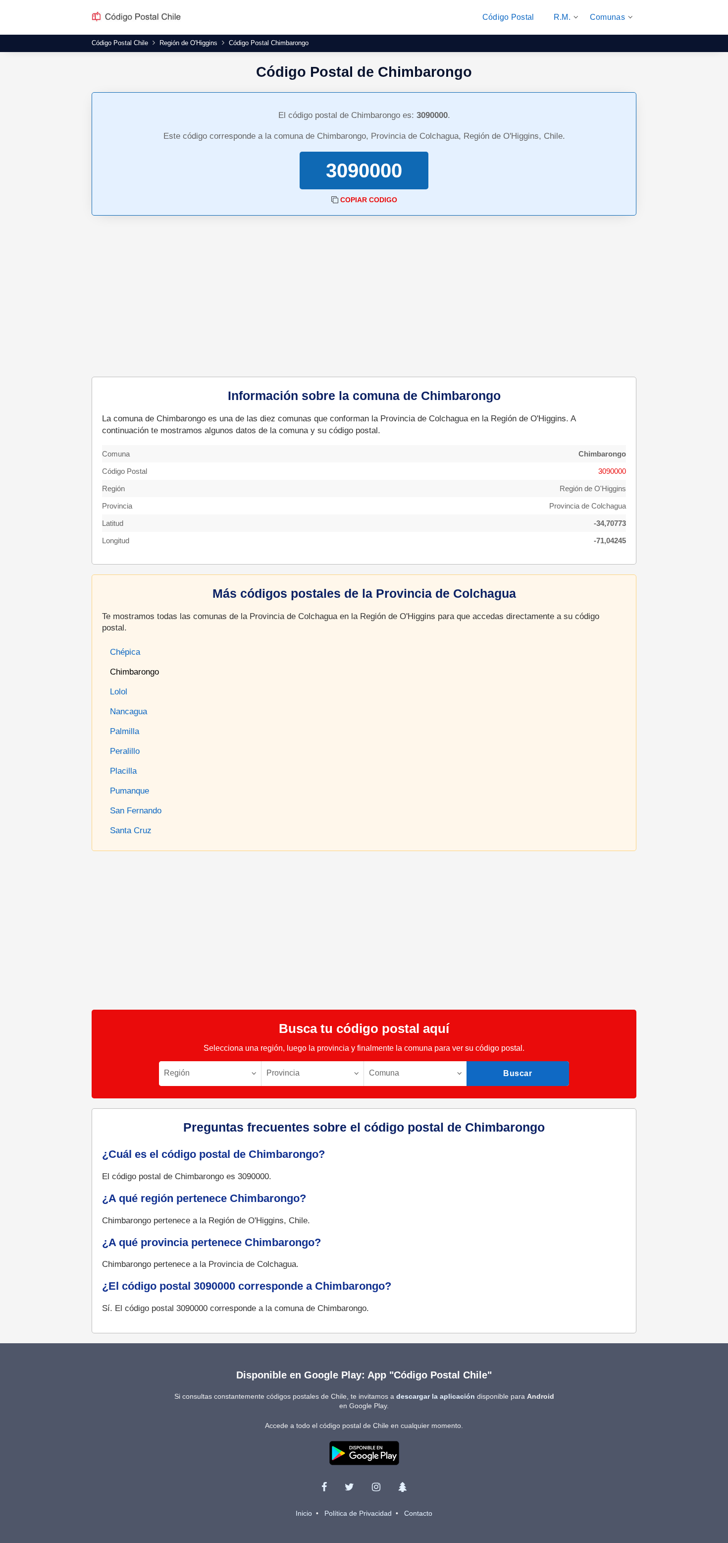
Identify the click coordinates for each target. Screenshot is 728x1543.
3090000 (612, 471)
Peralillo (125, 751)
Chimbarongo (134, 672)
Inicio (304, 1513)
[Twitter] (349, 1487)
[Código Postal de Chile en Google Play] (364, 1452)
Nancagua (128, 711)
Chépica (125, 652)
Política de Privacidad (358, 1513)
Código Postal (508, 17)
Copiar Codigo (368, 200)
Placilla (123, 771)
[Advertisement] (364, 297)
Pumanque (129, 791)
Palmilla (124, 731)
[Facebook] (324, 1487)
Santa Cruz (131, 830)
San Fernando (135, 810)
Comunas (607, 17)
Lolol (118, 691)
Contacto (418, 1513)
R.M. (562, 17)
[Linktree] (402, 1487)
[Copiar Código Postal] (334, 199)
